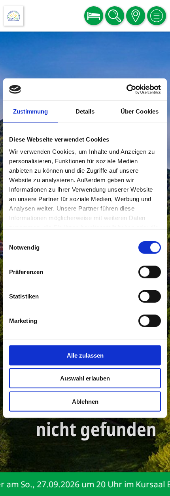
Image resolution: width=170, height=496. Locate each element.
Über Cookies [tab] (140, 111)
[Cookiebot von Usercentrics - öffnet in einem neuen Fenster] (126, 89)
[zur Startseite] (13, 16)
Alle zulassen (85, 355)
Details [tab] (85, 111)
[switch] (149, 271)
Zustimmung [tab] (30, 111)
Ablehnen (85, 401)
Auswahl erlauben (85, 378)
